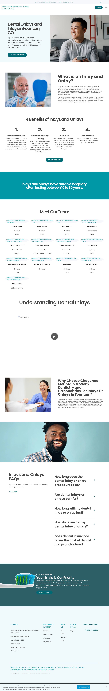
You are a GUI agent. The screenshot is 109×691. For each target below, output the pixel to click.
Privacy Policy (15, 667)
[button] (106, 7)
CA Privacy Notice (78, 667)
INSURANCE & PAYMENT (48, 626)
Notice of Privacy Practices (30, 667)
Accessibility (42, 670)
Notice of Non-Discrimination (61, 667)
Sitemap (51, 670)
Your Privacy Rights (83, 687)
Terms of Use (45, 667)
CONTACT (14, 625)
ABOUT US (63, 626)
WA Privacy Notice (30, 670)
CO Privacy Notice (17, 670)
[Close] (106, 687)
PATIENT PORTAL (73, 626)
